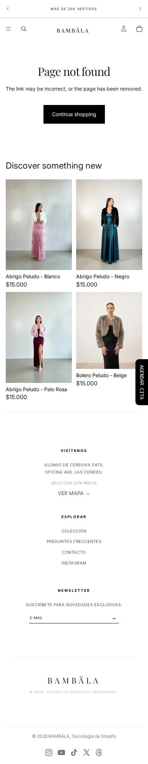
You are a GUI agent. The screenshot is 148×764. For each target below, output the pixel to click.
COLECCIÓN (74, 531)
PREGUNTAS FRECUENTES (74, 541)
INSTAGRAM (74, 563)
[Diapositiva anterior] (8, 9)
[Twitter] (86, 752)
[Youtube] (61, 752)
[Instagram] (49, 752)
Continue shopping (74, 114)
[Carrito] (139, 29)
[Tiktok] (74, 752)
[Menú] (8, 28)
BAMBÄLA (58, 736)
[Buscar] (24, 29)
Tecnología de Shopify (93, 736)
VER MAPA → (74, 493)
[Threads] (99, 752)
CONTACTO (73, 552)
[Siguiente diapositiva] (140, 9)
